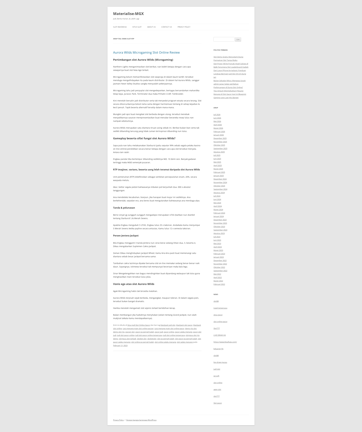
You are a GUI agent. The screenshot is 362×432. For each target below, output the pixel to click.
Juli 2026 (217, 114)
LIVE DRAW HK (220, 335)
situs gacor (218, 315)
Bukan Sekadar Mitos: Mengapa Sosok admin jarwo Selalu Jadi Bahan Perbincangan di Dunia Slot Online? (230, 84)
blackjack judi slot (168, 325)
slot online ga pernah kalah (142, 342)
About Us (151, 27)
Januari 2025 (219, 175)
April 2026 (218, 124)
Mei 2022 (217, 274)
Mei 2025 (217, 162)
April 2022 (218, 277)
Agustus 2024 (219, 192)
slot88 (216, 301)
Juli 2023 (217, 236)
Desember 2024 (220, 179)
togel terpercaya (220, 308)
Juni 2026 (217, 118)
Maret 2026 (218, 128)
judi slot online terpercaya (174, 335)
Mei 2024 (217, 203)
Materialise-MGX (128, 13)
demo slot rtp (119, 332)
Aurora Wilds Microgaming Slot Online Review (146, 52)
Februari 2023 (219, 253)
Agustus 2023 (219, 233)
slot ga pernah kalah (165, 338)
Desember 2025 (220, 138)
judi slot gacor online (125, 335)
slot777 (217, 396)
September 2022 (220, 270)
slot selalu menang (185, 342)
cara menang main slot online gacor (169, 328)
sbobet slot (141, 338)
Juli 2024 (217, 196)
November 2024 (220, 182)
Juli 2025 (217, 155)
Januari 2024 (219, 216)
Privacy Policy (184, 27)
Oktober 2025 (219, 145)
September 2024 (220, 189)
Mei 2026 (217, 121)
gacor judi (159, 332)
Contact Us (166, 27)
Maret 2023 (218, 250)
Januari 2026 (219, 135)
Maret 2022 (218, 281)
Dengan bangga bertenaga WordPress (141, 420)
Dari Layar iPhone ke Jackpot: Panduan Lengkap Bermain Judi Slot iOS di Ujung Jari (230, 73)
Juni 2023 (217, 240)
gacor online (169, 332)
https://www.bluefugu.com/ (225, 342)
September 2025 (220, 148)
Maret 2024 (218, 209)
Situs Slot (137, 27)
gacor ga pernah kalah (144, 332)
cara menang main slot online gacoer (138, 328)
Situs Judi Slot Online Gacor (138, 325)
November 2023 (220, 223)
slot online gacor (220, 321)
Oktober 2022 (219, 267)
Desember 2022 (220, 260)
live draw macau (220, 362)
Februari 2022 (219, 284)
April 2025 (218, 165)
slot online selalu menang (165, 342)
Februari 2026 (219, 131)
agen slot (217, 389)
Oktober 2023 (219, 226)
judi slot (217, 369)
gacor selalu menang (183, 332)
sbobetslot (151, 338)
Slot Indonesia (120, 27)
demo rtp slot (191, 328)
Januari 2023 (219, 257)
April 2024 (218, 206)
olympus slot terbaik (127, 338)
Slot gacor (218, 403)
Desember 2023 (220, 219)
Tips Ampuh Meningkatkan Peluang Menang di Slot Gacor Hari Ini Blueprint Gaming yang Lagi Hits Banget (230, 94)
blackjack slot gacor (184, 325)
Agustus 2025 (219, 152)
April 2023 (218, 247)
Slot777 (217, 328)
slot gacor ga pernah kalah (186, 338)
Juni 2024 (217, 199)
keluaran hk (218, 348)
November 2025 (220, 141)
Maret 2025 (218, 169)
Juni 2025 (217, 158)
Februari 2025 (219, 172)
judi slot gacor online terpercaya (148, 335)
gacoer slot (130, 332)
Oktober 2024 (219, 186)
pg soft (216, 376)
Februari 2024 (219, 213)
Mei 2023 (217, 243)
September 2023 (220, 230)
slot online (218, 382)
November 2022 (220, 264)
